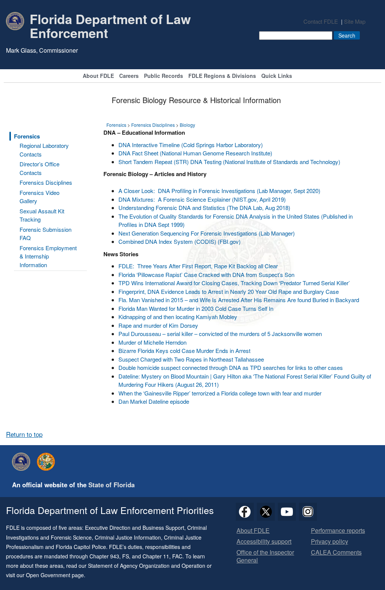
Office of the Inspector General (265, 556)
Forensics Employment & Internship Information (48, 256)
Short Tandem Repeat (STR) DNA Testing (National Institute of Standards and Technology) (229, 162)
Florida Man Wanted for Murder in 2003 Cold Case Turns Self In (195, 308)
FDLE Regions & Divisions (222, 76)
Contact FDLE (320, 21)
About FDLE (98, 76)
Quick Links (276, 76)
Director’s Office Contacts (39, 168)
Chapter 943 (104, 556)
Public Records (163, 76)
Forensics (27, 136)
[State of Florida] (48, 462)
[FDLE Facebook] (245, 512)
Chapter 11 (155, 556)
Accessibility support (263, 542)
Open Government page (55, 575)
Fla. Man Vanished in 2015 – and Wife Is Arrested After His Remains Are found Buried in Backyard (238, 300)
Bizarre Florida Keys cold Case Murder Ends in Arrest (184, 350)
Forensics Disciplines (46, 182)
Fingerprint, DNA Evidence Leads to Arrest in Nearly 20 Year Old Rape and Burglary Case (228, 291)
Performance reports (338, 531)
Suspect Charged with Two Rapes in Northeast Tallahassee (191, 359)
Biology (187, 125)
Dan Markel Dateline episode (153, 401)
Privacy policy (329, 542)
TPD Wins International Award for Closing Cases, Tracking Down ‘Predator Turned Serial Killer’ (234, 283)
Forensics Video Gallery (39, 197)
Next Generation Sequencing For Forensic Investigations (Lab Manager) (206, 233)
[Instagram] (308, 512)
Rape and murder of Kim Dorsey (158, 325)
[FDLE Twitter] (266, 512)
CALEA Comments (336, 553)
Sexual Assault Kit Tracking (42, 215)
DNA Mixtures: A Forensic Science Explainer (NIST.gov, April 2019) (202, 199)
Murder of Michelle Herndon (152, 342)
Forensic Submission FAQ (45, 233)
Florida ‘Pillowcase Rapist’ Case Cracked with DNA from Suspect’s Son (206, 274)
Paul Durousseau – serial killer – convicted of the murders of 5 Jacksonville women (220, 334)
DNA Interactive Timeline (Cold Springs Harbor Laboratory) (190, 145)
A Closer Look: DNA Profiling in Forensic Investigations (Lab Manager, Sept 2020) (219, 191)
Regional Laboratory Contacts (44, 149)
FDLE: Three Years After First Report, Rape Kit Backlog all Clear (198, 266)
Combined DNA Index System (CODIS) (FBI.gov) (179, 241)
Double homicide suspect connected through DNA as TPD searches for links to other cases (230, 367)
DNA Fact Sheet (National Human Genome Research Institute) (195, 153)
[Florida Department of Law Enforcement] (23, 462)
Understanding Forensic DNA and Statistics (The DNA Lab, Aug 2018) (204, 207)
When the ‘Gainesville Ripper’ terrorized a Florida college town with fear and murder (219, 393)
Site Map (354, 21)
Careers (129, 76)
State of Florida (111, 484)
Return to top (24, 434)
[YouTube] (287, 512)
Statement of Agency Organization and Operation (146, 565)
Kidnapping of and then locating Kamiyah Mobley (177, 317)
